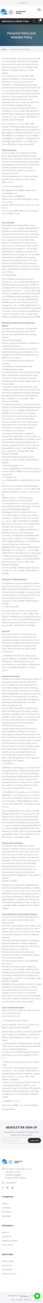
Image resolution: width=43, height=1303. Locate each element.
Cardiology (6, 1208)
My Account (7, 1265)
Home (4, 49)
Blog (13, 1300)
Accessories (7, 1212)
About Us (5, 1232)
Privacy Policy (7, 1245)
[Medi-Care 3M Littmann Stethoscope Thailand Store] (13, 12)
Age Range (6, 1216)
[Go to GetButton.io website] (37, 1300)
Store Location (8, 1261)
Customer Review (9, 1274)
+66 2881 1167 (23, 3)
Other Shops (7, 1269)
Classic (5, 1203)
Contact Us (6, 1236)
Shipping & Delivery (10, 1240)
